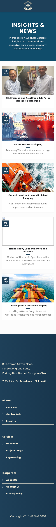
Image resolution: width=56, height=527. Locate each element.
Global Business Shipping (28, 144)
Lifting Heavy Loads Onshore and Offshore (28, 250)
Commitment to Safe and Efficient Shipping (28, 196)
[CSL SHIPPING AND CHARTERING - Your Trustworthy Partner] (28, 6)
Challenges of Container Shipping (28, 305)
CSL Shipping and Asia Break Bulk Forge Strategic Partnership (28, 99)
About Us (11, 479)
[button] (48, 6)
